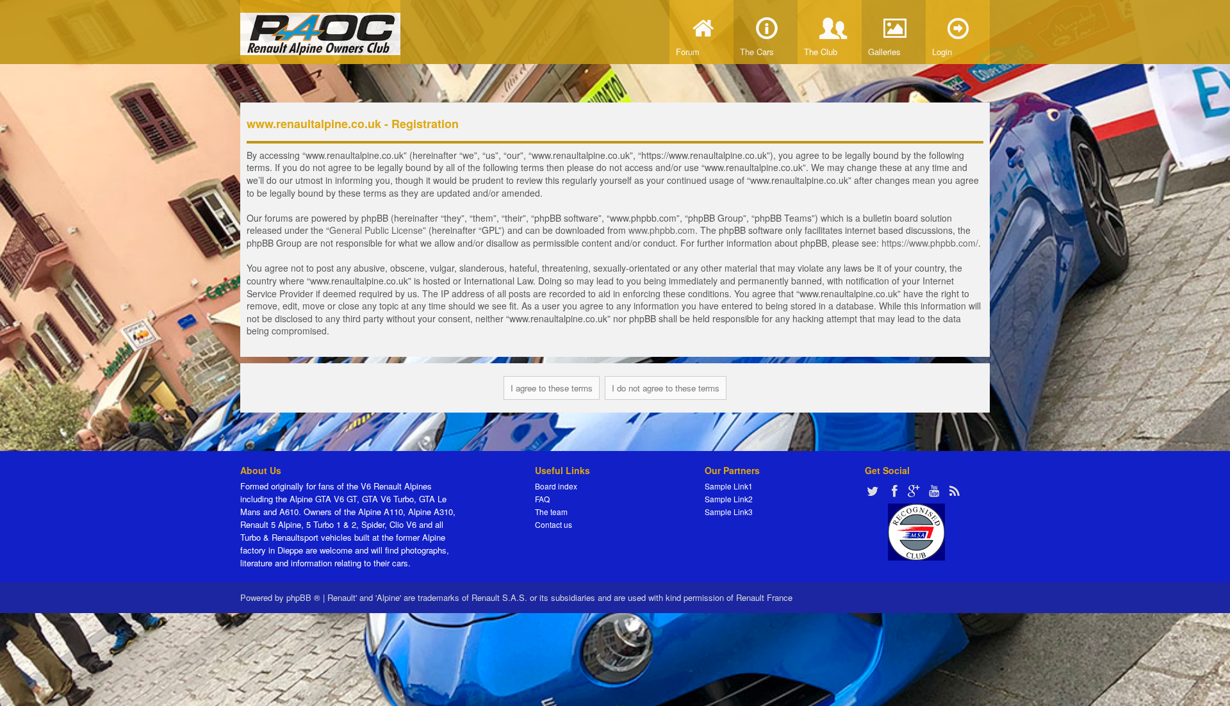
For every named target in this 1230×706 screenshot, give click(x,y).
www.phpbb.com (661, 230)
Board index (556, 485)
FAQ (542, 498)
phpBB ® (303, 597)
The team (551, 511)
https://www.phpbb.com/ (930, 242)
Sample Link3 (729, 511)
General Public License (376, 230)
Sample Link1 (729, 485)
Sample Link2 (729, 498)
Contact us (553, 524)
